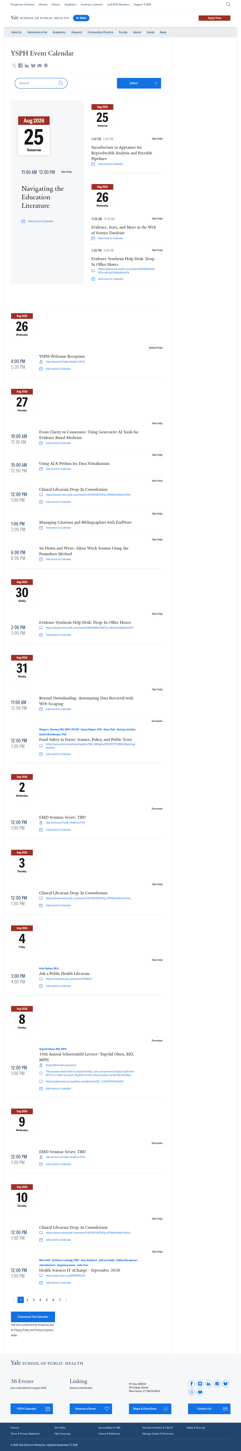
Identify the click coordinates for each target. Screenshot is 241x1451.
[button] (20, 1300)
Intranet (15, 1427)
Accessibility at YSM (109, 1427)
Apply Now (214, 18)
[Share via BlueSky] (33, 65)
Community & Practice (100, 32)
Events (150, 32)
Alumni (137, 32)
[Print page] (46, 65)
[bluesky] (225, 1383)
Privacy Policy (22, 1330)
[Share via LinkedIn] (27, 65)
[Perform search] (228, 4)
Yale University (63, 1433)
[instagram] (200, 1383)
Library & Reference (109, 1433)
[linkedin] (208, 1383)
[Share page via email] (39, 65)
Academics (59, 32)
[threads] (191, 1392)
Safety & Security (195, 1427)
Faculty (123, 32)
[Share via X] (14, 65)
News (163, 32)
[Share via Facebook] (20, 65)
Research (76, 32)
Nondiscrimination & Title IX (158, 1427)
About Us (16, 32)
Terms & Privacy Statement (25, 1433)
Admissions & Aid (37, 32)
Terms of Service (44, 1330)
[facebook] (191, 1383)
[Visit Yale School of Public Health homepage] (47, 1364)
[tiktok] (217, 1383)
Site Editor (60, 1427)
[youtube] (200, 1392)
